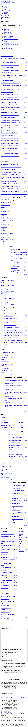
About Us (6, 6)
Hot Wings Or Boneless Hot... (11, 39)
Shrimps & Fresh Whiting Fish (11, 44)
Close (2, 628)
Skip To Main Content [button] (6, 1)
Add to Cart (7, 628)
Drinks (5, 47)
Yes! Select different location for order (12, 670)
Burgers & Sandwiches (9, 36)
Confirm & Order (8, 660)
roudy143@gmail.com (6, 712)
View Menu (6, 8)
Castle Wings (7, 35)
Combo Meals (7, 29)
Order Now (8, 15)
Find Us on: (3, 715)
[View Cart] (1, 15)
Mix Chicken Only (8, 33)
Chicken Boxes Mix (8, 30)
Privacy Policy (9, 725)
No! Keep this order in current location (12, 672)
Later (6, 656)
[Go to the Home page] (8, 2)
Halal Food (6, 43)
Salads (5, 41)
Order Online (7, 10)
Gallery (5, 9)
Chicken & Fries (7, 32)
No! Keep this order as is (9, 687)
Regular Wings (7, 37)
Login (3, 15)
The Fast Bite (22, 725)
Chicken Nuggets (8, 48)
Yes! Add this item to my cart (10, 686)
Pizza (5, 40)
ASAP (9, 654)
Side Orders (6, 45)
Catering (6, 12)
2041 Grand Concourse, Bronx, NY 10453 (16, 697)
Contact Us (6, 13)
